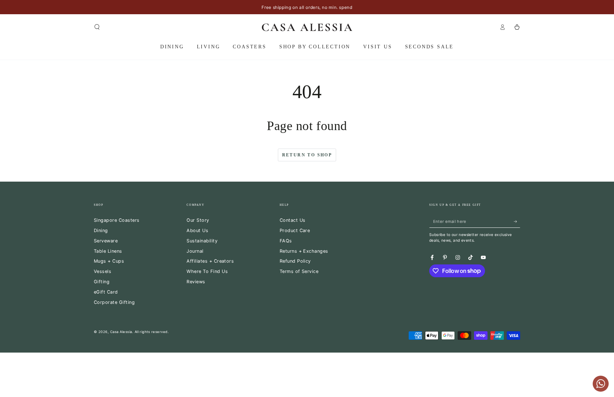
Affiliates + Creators (210, 261)
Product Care (295, 230)
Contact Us (293, 220)
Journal (195, 251)
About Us (197, 230)
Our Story (198, 220)
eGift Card (106, 292)
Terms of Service (299, 271)
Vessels (102, 271)
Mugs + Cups (109, 261)
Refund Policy (295, 261)
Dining (101, 230)
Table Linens (108, 251)
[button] (97, 27)
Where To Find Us (207, 271)
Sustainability (202, 240)
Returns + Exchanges (304, 251)
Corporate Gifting (114, 302)
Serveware (106, 240)
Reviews (196, 281)
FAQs (286, 240)
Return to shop (307, 154)
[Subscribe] (517, 221)
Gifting (101, 281)
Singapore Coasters (117, 220)
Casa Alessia (121, 332)
